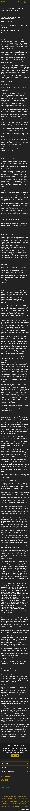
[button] (24, 2)
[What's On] (18, 2)
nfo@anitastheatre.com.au (10, 79)
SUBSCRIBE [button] (15, 755)
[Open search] (21, 2)
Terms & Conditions (6, 21)
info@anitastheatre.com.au (8, 672)
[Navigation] (28, 2)
